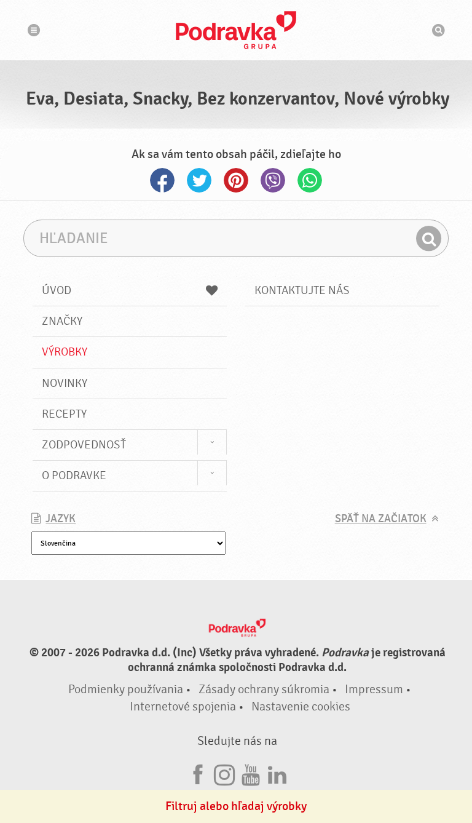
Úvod (56, 290)
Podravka (236, 30)
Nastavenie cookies (300, 706)
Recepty (64, 414)
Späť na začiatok (381, 518)
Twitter (199, 180)
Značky (62, 321)
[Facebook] (198, 772)
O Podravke (74, 475)
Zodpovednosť (84, 444)
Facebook (162, 180)
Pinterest (236, 180)
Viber (273, 180)
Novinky (64, 383)
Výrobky (64, 352)
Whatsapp (309, 180)
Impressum (374, 689)
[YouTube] (250, 772)
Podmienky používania (125, 689)
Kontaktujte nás (302, 290)
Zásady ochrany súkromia (264, 689)
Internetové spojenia (183, 706)
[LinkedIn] (277, 772)
